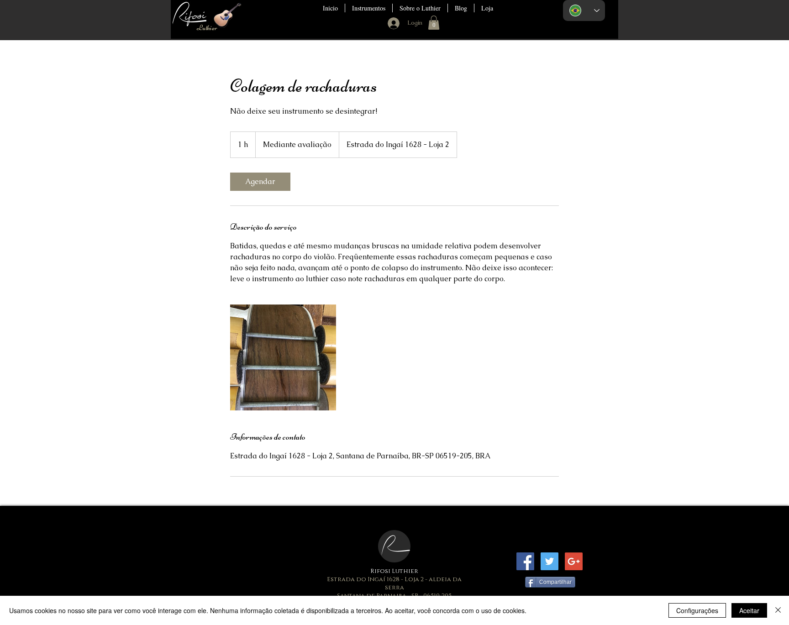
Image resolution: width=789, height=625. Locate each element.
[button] (368, 8)
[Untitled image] (283, 357)
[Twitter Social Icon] (549, 561)
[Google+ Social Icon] (574, 561)
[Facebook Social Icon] (525, 561)
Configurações (697, 610)
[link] (260, 182)
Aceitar (749, 610)
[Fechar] (778, 610)
